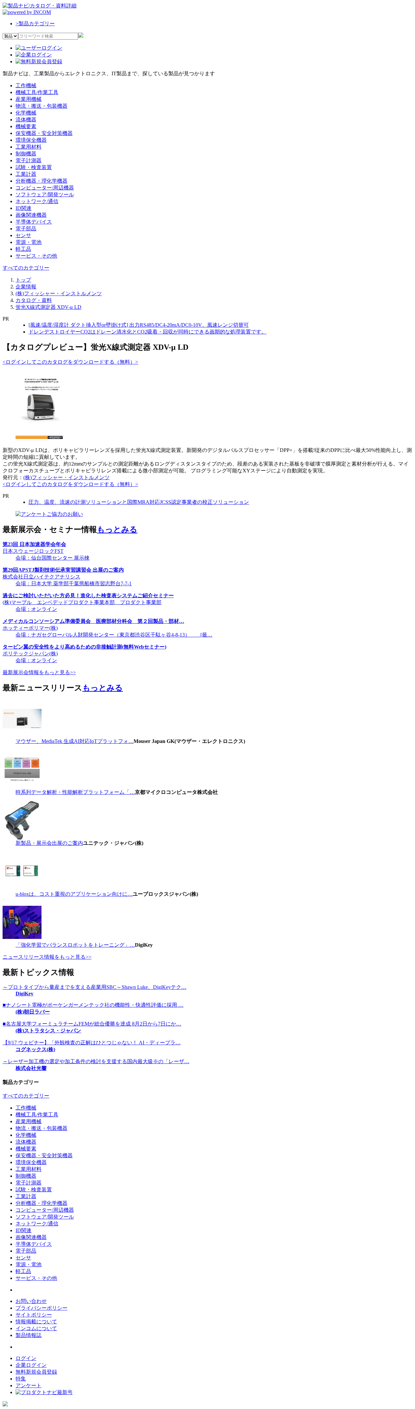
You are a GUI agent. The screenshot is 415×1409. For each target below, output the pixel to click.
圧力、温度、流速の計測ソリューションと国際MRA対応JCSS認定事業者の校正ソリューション (139, 502)
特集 (21, 1378)
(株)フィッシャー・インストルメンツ (66, 477)
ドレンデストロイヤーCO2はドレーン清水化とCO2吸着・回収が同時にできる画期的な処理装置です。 (148, 331)
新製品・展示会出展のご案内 (49, 843)
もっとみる (117, 529)
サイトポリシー (34, 1315)
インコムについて (36, 1328)
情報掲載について (36, 1321)
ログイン (26, 1358)
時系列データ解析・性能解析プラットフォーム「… (75, 792)
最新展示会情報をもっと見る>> (39, 672)
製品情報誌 (29, 1335)
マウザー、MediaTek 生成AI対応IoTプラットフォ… (75, 741)
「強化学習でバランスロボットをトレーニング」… (75, 945)
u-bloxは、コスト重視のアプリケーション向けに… (74, 894)
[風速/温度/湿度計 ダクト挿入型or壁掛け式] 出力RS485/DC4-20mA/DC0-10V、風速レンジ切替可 (139, 325)
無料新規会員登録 (36, 1372)
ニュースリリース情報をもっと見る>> (47, 957)
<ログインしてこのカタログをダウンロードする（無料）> (70, 362)
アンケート (29, 1385)
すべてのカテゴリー (26, 268)
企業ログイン (31, 1365)
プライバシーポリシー (41, 1308)
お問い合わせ (31, 1301)
